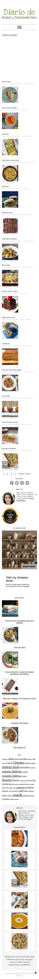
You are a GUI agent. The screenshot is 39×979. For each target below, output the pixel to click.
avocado (23, 759)
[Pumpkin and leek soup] (19, 928)
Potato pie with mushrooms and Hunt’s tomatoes (19, 622)
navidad (31, 784)
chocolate (24, 767)
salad (21, 791)
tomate (31, 796)
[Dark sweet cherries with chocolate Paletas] (19, 686)
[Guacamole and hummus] (19, 711)
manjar (16, 784)
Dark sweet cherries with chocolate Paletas (19, 698)
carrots (4, 763)
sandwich (31, 791)
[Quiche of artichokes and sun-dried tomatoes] (19, 949)
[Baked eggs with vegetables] (19, 887)
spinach (26, 795)
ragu (10, 791)
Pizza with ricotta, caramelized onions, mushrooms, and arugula (19, 673)
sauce (4, 795)
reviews (15, 791)
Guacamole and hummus (19, 723)
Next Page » (25, 474)
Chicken (19, 762)
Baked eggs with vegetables (9, 448)
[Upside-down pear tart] (19, 846)
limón (11, 784)
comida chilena (11, 775)
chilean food (10, 767)
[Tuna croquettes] (19, 735)
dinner (16, 780)
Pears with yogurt (6, 81)
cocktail (25, 772)
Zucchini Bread (5, 343)
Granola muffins (6, 396)
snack (17, 795)
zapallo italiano (14, 799)
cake (33, 759)
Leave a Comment (29, 83)
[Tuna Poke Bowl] (19, 635)
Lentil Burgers (5, 186)
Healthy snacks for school (8, 317)
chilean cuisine (30, 763)
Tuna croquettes (19, 747)
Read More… (21, 500)
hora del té (28, 780)
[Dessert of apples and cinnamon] (19, 908)
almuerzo (5, 759)
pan (7, 788)
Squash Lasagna (6, 265)
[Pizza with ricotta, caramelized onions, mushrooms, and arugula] (19, 660)
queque (5, 791)
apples (11, 759)
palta (3, 788)
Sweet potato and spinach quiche (10, 160)
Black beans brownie (7, 212)
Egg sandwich (5, 134)
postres (20, 787)
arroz (17, 759)
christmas (33, 767)
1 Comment (24, 110)
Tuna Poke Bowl (19, 647)
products (29, 787)
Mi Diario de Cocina (19, 11)
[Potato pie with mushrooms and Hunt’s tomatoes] (19, 608)
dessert (7, 780)
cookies (24, 776)
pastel (10, 788)
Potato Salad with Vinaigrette (9, 239)
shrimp (10, 796)
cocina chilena (12, 771)
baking (30, 759)
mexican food (24, 784)
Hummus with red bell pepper (9, 108)
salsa (26, 791)
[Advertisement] (19, 59)
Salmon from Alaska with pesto (10, 422)
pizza (14, 788)
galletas (22, 780)
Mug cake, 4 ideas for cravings (9, 291)
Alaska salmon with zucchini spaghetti (11, 370)
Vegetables (5, 799)
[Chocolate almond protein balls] (19, 867)
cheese (9, 763)
